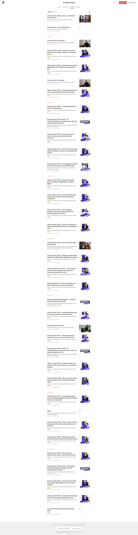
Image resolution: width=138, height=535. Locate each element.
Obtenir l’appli (76, 528)
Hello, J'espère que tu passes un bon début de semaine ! (61, 42)
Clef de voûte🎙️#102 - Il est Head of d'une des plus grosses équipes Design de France (62, 496)
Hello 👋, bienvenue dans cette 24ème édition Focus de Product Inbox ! (61, 472)
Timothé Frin (56, 21)
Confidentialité (67, 524)
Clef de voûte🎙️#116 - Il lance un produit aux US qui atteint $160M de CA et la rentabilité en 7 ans (62, 226)
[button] (59, 7)
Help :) (49, 411)
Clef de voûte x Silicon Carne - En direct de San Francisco (61, 17)
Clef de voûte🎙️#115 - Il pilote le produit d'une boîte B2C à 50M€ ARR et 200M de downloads (62, 256)
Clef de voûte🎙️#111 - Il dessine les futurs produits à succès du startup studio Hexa (60, 336)
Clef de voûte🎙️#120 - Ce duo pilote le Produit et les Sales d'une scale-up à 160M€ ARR (62, 165)
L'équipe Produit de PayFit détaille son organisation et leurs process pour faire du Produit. (61, 304)
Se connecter (131, 2)
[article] (69, 19)
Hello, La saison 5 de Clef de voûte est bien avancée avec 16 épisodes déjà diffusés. (62, 413)
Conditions (74, 524)
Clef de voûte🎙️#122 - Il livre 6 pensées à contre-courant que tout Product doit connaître (60, 136)
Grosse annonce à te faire (55, 325)
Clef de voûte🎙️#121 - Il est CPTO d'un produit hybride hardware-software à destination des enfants (62, 151)
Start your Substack (65, 528)
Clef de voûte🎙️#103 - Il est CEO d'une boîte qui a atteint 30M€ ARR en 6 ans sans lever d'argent (61, 483)
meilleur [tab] (55, 11)
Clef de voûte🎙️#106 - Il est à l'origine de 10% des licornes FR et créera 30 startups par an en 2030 (62, 424)
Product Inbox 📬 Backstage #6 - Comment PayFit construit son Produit (61, 300)
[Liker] (48, 23)
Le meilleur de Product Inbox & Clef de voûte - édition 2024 (62, 243)
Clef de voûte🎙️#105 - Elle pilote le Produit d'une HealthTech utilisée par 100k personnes (62, 438)
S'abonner (122, 2)
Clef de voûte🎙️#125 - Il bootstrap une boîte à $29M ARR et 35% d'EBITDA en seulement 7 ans (62, 67)
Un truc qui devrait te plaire (56, 40)
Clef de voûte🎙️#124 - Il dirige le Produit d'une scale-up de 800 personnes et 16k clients (62, 91)
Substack (59, 532)
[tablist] (52, 11)
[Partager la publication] (117, 2)
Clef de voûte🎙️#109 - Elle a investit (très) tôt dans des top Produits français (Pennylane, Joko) (62, 380)
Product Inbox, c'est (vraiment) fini (58, 27)
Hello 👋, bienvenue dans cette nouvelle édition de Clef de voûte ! (61, 57)
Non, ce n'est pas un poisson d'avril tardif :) (57, 29)
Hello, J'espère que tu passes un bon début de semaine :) (61, 82)
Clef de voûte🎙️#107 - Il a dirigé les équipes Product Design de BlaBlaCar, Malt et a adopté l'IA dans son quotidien (62, 398)
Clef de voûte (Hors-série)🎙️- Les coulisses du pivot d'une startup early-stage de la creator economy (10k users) (61, 270)
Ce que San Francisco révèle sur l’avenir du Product (59, 19)
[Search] (113, 2)
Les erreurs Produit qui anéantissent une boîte (60, 509)
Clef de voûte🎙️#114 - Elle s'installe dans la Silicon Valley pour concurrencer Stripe (61, 284)
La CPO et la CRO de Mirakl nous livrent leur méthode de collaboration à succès (61, 168)
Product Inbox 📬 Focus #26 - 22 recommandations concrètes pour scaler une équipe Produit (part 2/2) (62, 121)
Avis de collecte (81, 524)
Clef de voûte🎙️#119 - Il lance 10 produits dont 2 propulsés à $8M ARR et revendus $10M (60, 182)
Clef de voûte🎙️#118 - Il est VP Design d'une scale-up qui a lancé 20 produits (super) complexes (61, 196)
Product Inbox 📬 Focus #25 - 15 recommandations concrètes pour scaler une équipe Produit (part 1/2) (62, 350)
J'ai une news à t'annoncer (56, 80)
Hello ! (48, 512)
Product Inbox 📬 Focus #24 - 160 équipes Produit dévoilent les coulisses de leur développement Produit (61, 468)
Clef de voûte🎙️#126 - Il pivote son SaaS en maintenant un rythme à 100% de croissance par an (61, 52)
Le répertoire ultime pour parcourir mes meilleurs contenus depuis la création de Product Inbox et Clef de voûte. (62, 247)
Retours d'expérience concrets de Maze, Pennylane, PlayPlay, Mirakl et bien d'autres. (62, 125)
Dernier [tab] (50, 11)
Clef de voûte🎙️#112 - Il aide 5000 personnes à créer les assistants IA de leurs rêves (62, 313)
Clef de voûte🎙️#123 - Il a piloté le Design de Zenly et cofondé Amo (61, 107)
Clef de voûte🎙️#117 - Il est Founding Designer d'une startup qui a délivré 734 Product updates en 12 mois (60, 211)
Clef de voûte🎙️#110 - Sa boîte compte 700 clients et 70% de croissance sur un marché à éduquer (62, 365)
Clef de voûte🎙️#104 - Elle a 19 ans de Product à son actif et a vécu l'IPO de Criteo (61, 454)
